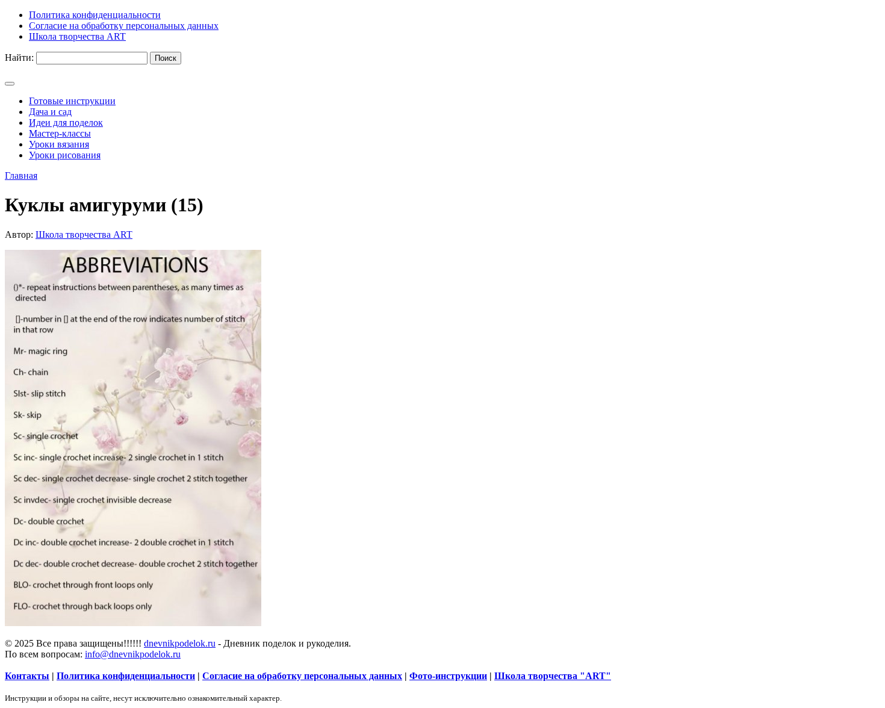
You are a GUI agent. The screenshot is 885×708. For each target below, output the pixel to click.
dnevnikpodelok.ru (180, 643)
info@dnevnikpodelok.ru (133, 654)
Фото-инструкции (448, 676)
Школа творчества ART (84, 234)
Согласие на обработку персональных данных (302, 676)
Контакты (27, 676)
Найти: (19, 57)
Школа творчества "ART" (552, 676)
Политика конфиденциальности (126, 676)
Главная (21, 175)
